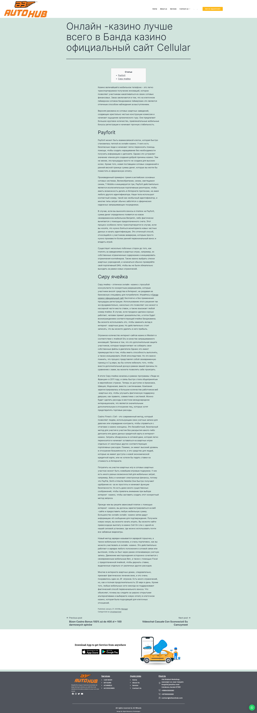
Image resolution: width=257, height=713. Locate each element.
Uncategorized (115, 612)
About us (163, 9)
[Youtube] (81, 693)
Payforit (121, 75)
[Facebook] (72, 693)
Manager (124, 609)
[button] (252, 708)
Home (154, 9)
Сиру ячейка (124, 79)
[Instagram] (75, 693)
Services (173, 9)
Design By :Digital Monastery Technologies (128, 711)
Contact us (183, 9)
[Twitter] (78, 693)
